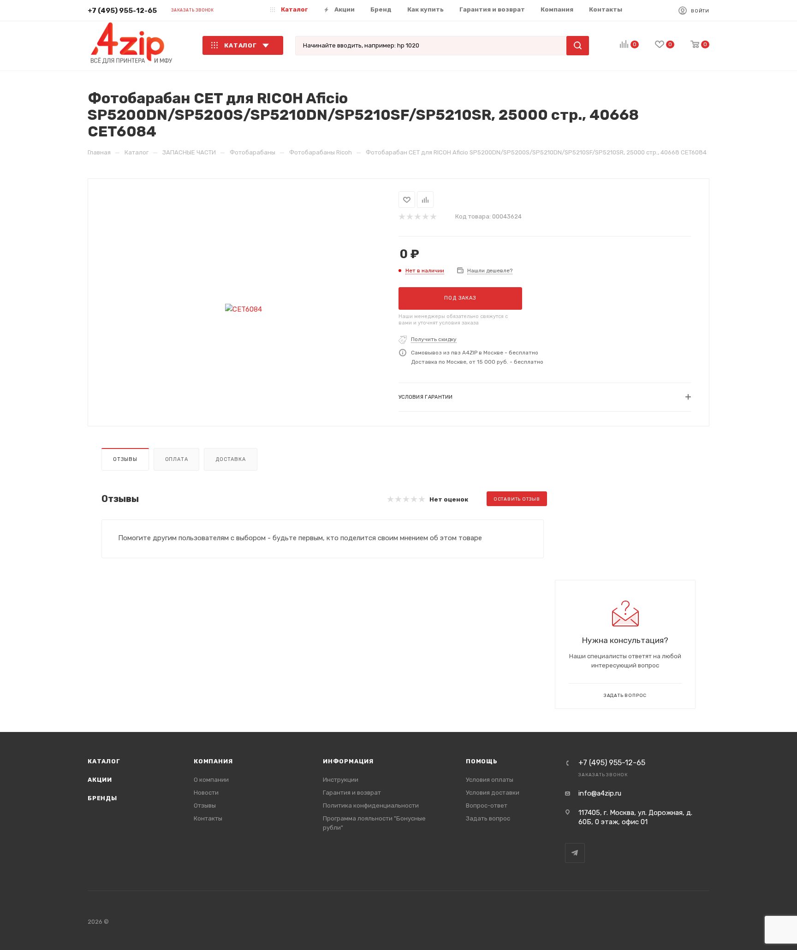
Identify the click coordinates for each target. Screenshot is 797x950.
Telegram (575, 853)
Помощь (482, 761)
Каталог (104, 761)
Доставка (230, 459)
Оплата (176, 459)
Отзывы (125, 459)
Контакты (208, 818)
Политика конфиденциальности (371, 805)
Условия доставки (492, 792)
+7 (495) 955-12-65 (122, 10)
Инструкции (340, 779)
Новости (206, 792)
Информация (348, 761)
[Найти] (577, 45)
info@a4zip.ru (599, 793)
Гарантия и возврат (352, 792)
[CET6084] (243, 309)
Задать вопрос (488, 818)
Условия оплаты (489, 779)
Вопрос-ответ (486, 805)
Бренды (102, 798)
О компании (211, 779)
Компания (213, 761)
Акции (100, 779)
